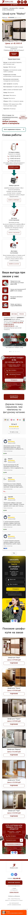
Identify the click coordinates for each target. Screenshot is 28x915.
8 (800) (14, 878)
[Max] (15, 621)
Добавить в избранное (14, 896)
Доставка (14, 314)
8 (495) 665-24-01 (15, 158)
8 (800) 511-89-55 (15, 156)
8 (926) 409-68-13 (15, 161)
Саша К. (10, 477)
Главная (5, 8)
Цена (5, 314)
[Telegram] (12, 621)
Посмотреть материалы (14, 397)
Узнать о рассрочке (14, 232)
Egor (9, 534)
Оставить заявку (14, 167)
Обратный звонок (14, 882)
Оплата (21, 314)
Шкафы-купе (13, 8)
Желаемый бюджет (15, 374)
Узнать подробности (23, 117)
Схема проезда (14, 892)
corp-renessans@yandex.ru (14, 885)
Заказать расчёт (14, 54)
